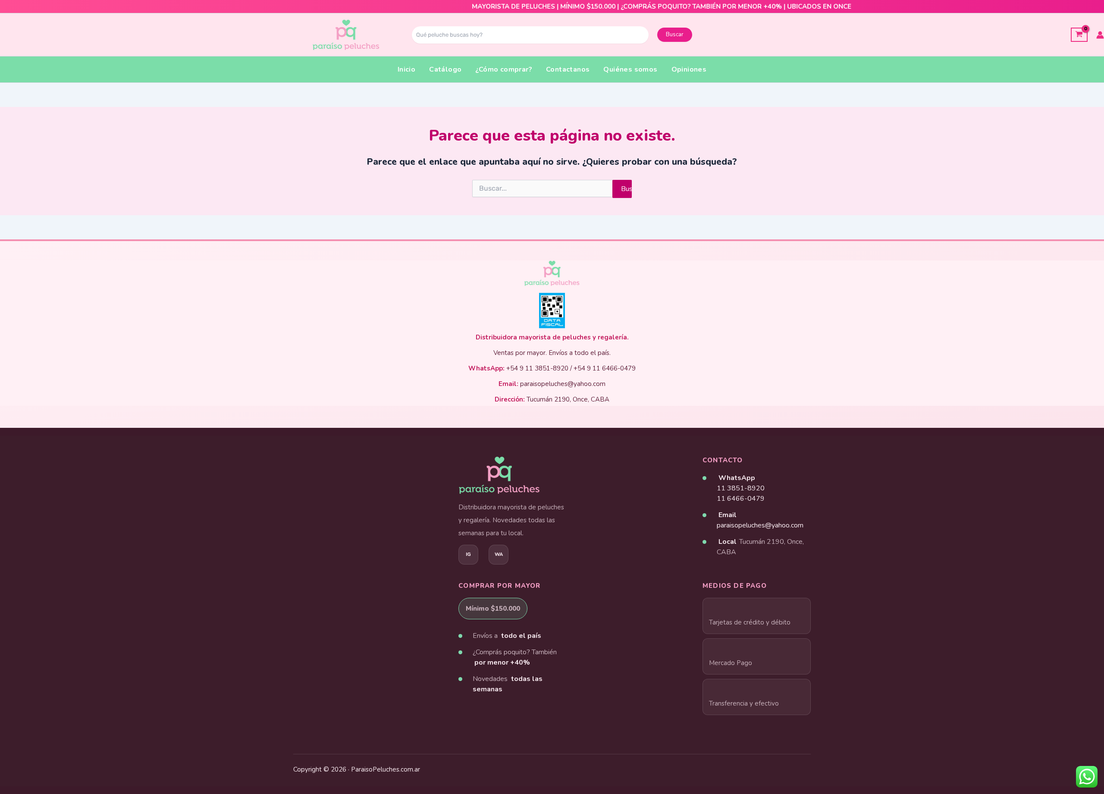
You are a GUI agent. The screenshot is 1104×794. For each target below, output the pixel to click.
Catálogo (445, 69)
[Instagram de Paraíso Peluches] (468, 555)
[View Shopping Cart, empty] (1079, 35)
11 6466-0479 (741, 498)
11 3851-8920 (741, 488)
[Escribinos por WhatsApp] (498, 555)
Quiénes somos (630, 69)
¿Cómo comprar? (503, 69)
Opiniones (689, 69)
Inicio (406, 69)
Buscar (675, 34)
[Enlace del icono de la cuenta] (1100, 35)
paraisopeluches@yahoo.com (760, 525)
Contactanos (568, 69)
